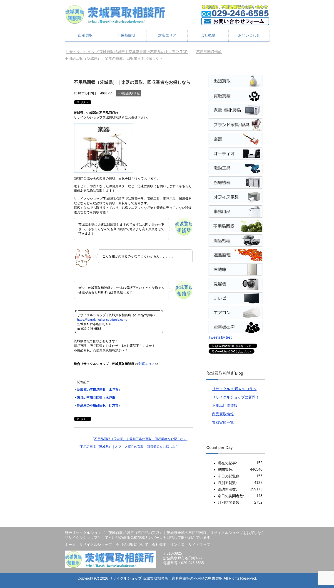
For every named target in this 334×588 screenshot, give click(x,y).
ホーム (70, 544)
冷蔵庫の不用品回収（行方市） (99, 405)
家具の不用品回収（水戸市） (97, 397)
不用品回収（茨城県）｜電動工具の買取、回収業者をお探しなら (140, 439)
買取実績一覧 (223, 422)
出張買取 (85, 35)
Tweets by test (220, 337)
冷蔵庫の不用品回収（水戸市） (99, 389)
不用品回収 (126, 35)
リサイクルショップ (95, 544)
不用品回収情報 (128, 93)
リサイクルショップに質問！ (235, 397)
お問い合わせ (249, 35)
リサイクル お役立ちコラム (234, 389)
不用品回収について (132, 544)
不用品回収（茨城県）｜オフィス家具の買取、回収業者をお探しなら (129, 446)
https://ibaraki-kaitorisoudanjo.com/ (102, 319)
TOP (127, 52)
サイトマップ (199, 544)
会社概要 (208, 35)
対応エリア (167, 35)
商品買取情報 (223, 414)
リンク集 (177, 544)
